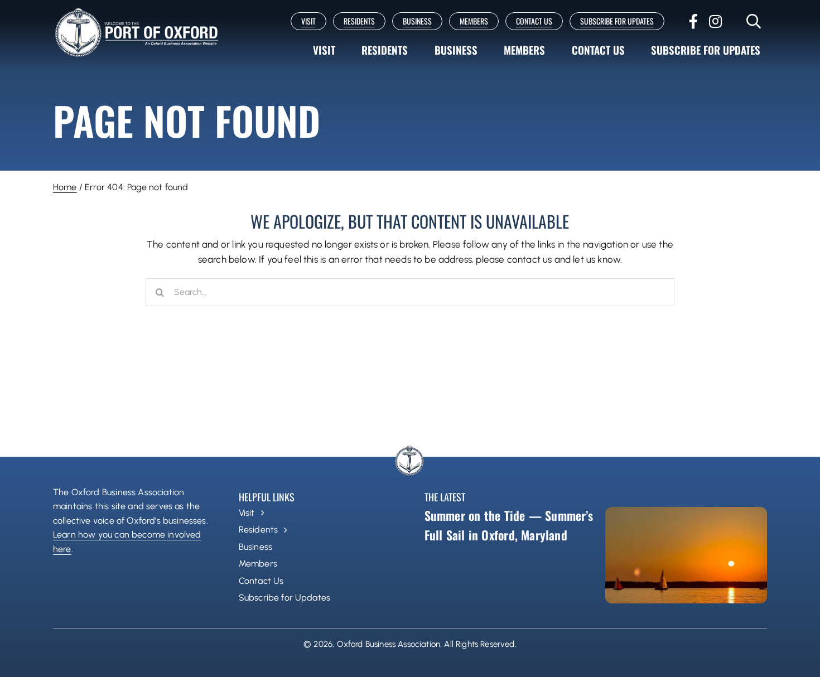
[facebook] (693, 21)
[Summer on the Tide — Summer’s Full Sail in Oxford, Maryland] (686, 555)
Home (65, 187)
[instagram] (715, 21)
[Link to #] (753, 21)
